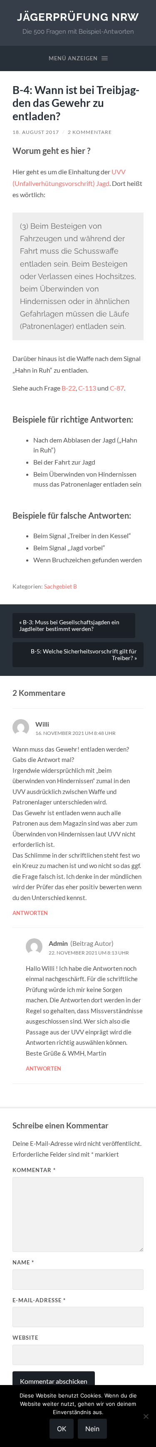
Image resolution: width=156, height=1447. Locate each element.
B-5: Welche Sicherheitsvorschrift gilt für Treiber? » (84, 654)
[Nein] (145, 1416)
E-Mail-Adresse (39, 1300)
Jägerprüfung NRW (78, 16)
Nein (92, 1429)
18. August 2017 (35, 132)
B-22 (69, 388)
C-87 (117, 388)
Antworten (30, 913)
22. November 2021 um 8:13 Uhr (89, 953)
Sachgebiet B (60, 586)
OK (61, 1429)
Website (25, 1337)
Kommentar (34, 1170)
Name (23, 1262)
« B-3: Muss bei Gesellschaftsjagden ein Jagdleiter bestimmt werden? (69, 625)
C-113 (87, 388)
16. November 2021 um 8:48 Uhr (75, 733)
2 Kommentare (90, 132)
